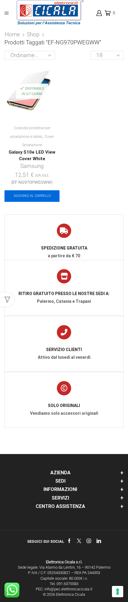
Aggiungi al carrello (32, 196)
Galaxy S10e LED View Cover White (32, 155)
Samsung (32, 166)
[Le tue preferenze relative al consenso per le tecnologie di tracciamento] (117, 591)
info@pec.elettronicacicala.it (68, 589)
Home (12, 34)
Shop (33, 34)
